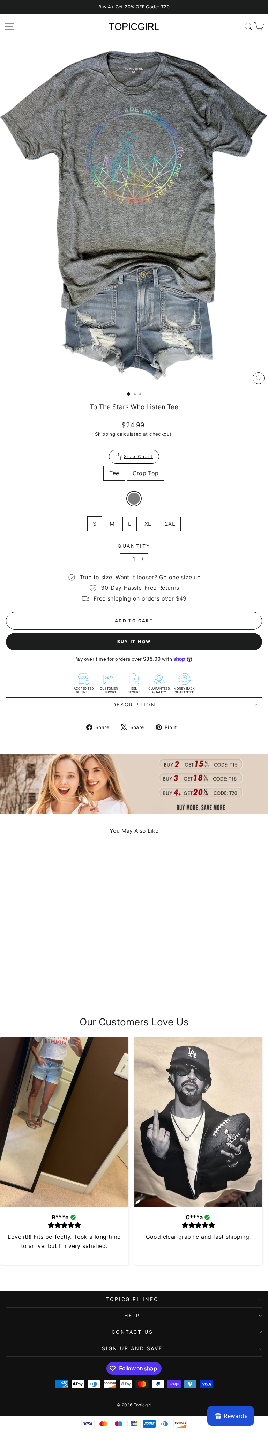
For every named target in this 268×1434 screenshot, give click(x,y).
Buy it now (134, 641)
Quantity (134, 546)
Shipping (105, 434)
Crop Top (146, 473)
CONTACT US (132, 1332)
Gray (134, 499)
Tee (114, 473)
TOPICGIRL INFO (132, 1299)
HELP (132, 1315)
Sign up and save (132, 1348)
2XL (170, 523)
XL (147, 523)
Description (134, 704)
